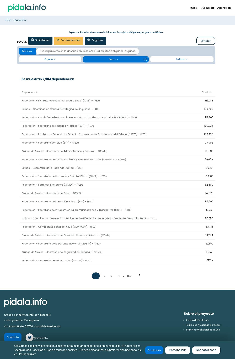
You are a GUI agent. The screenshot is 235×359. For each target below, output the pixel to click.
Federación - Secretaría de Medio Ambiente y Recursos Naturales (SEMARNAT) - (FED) (74, 159)
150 (129, 276)
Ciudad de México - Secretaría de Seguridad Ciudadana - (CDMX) (62, 252)
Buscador (21, 20)
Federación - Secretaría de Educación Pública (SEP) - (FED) (58, 126)
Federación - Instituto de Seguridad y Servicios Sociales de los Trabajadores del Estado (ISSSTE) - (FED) (84, 134)
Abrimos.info (26, 315)
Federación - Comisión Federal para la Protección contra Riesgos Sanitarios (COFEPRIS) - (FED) (79, 117)
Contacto (13, 337)
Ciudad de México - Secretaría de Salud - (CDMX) (52, 193)
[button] (27, 51)
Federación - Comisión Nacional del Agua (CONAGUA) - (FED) (59, 227)
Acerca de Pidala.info (197, 320)
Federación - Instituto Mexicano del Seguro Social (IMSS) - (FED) (61, 100)
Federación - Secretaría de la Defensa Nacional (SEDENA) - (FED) (61, 243)
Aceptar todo (154, 350)
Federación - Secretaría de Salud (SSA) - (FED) (50, 142)
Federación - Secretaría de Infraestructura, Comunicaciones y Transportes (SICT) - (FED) (76, 210)
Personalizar (177, 350)
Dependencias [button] (71, 40)
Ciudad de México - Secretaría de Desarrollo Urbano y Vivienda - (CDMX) (66, 235)
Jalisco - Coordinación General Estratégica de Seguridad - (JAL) (61, 109)
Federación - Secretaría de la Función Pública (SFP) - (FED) (58, 201)
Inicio (193, 8)
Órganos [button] (97, 40)
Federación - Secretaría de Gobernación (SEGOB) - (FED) (57, 260)
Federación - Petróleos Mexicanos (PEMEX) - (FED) (52, 184)
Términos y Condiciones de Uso (203, 329)
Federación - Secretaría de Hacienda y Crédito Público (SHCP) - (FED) (64, 176)
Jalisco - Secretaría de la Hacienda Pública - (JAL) (52, 168)
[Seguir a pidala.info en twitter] (30, 337)
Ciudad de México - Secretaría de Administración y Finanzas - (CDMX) (65, 151)
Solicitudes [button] (42, 40)
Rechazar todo (206, 350)
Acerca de (224, 8)
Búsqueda (207, 8)
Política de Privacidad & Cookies (203, 324)
